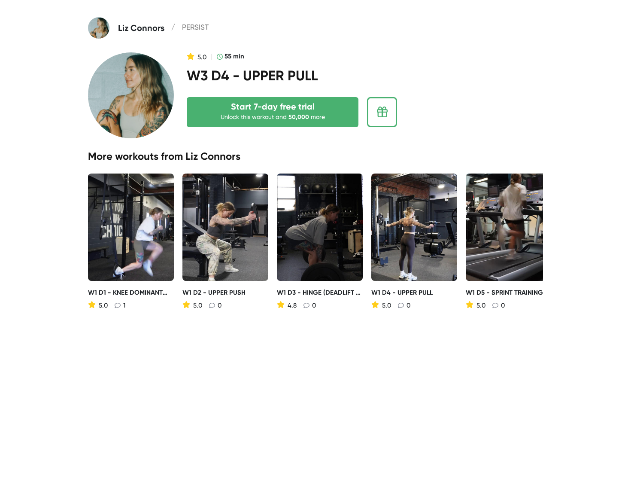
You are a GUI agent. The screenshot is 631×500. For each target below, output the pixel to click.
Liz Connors (212, 156)
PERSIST (195, 27)
